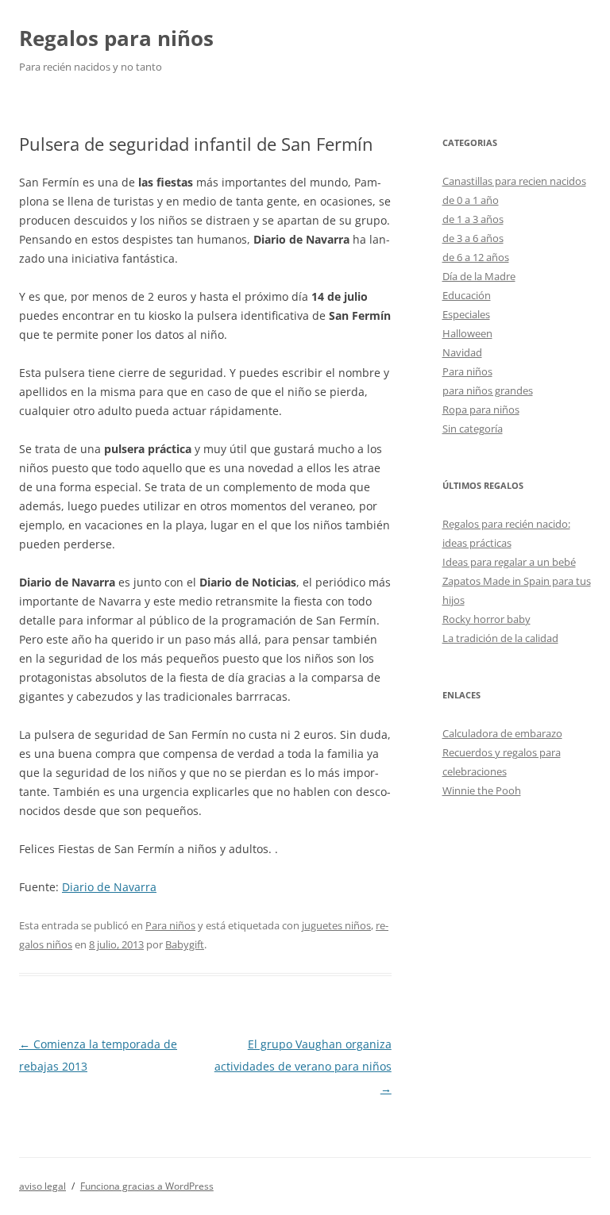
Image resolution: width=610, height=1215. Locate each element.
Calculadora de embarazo (502, 733)
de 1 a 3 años (473, 219)
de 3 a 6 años (473, 238)
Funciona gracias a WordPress (147, 1186)
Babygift (184, 944)
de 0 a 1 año (470, 200)
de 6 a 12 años (475, 257)
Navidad (462, 352)
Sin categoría (472, 428)
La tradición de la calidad (500, 638)
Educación (466, 295)
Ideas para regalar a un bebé (509, 562)
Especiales (466, 314)
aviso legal (42, 1186)
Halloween (467, 333)
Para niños (170, 925)
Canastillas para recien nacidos (514, 181)
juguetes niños (336, 925)
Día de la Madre (478, 276)
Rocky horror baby (486, 619)
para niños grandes (487, 390)
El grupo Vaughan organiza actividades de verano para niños (303, 1066)
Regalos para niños (116, 38)
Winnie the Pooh (481, 790)
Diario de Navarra (109, 886)
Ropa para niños (480, 409)
